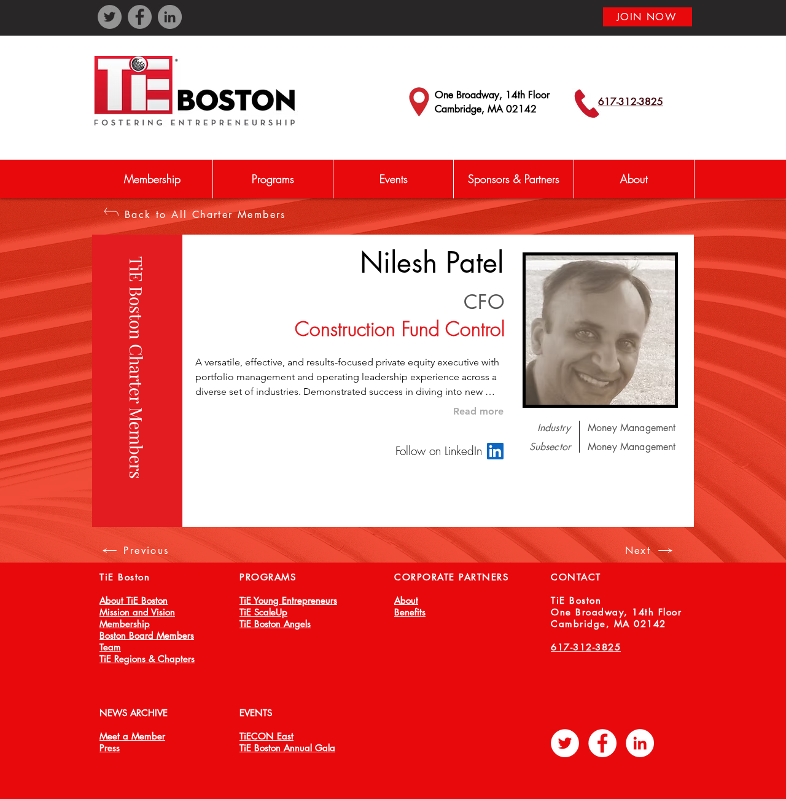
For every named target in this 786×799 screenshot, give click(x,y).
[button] (272, 179)
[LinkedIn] (170, 17)
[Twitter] (110, 17)
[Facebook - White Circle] (602, 743)
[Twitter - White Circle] (565, 743)
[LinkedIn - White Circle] (640, 743)
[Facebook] (140, 17)
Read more (478, 411)
